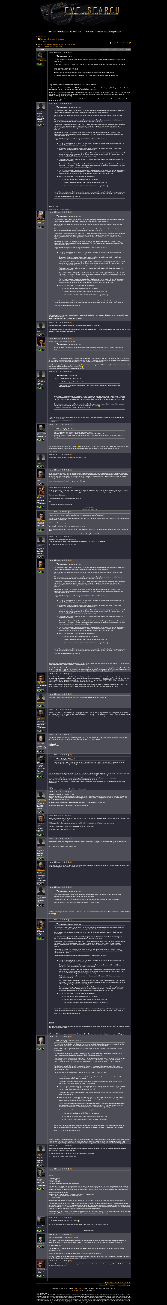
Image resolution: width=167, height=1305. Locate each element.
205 (70, 1036)
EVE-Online (74, 1290)
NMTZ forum (53, 451)
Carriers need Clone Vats (89, 509)
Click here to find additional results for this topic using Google (56, 44)
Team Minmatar (89, 507)
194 (70, 673)
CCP (94, 1290)
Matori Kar (40, 702)
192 (70, 536)
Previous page (110, 1285)
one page (59, 46)
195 (70, 694)
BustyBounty (41, 800)
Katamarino (40, 682)
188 (70, 454)
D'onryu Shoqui (39, 546)
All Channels (42, 37)
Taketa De (40, 112)
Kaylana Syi (40, 496)
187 (70, 424)
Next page (120, 1285)
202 (70, 862)
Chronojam (40, 568)
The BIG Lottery (54, 422)
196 (70, 709)
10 (53, 46)
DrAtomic (40, 380)
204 (70, 920)
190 (70, 487)
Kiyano (39, 1045)
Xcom (38, 1177)
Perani (39, 463)
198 (70, 755)
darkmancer (41, 1243)
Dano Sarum (41, 520)
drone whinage (70, 829)
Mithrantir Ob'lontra (40, 764)
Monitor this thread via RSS (120, 43)
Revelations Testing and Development (52, 39)
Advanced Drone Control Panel (61, 209)
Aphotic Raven (42, 61)
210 (70, 1261)
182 (70, 103)
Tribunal (39, 928)
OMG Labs (77, 1288)
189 (70, 470)
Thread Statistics (106, 49)
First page (102, 1285)
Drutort (39, 478)
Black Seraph (41, 220)
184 (70, 322)
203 (70, 887)
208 (70, 1217)
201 (70, 838)
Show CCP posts (118, 49)
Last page (127, 1285)
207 (70, 1169)
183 (70, 212)
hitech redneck (42, 1269)
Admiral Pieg (41, 1226)
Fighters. (44, 41)
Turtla (38, 331)
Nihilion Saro (41, 718)
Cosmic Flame (41, 347)
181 (70, 52)
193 (70, 560)
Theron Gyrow (41, 433)
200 (70, 815)
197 (70, 734)
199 (70, 791)
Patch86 (39, 895)
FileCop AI (40, 743)
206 (70, 1145)
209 (70, 1234)
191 (70, 512)
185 (70, 338)
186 (70, 371)
